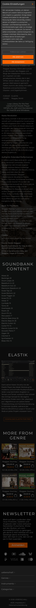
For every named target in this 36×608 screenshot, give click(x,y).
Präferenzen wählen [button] (18, 52)
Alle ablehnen (18, 57)
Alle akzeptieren (18, 62)
